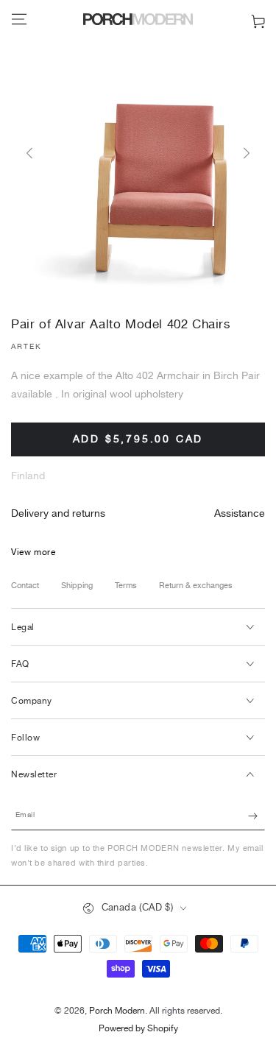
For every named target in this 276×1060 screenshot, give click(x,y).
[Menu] (19, 19)
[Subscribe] (256, 815)
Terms (126, 586)
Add (138, 439)
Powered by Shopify (138, 1029)
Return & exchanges (196, 586)
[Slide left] (29, 153)
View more (33, 552)
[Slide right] (246, 153)
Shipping (77, 586)
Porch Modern (117, 1011)
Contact (25, 586)
